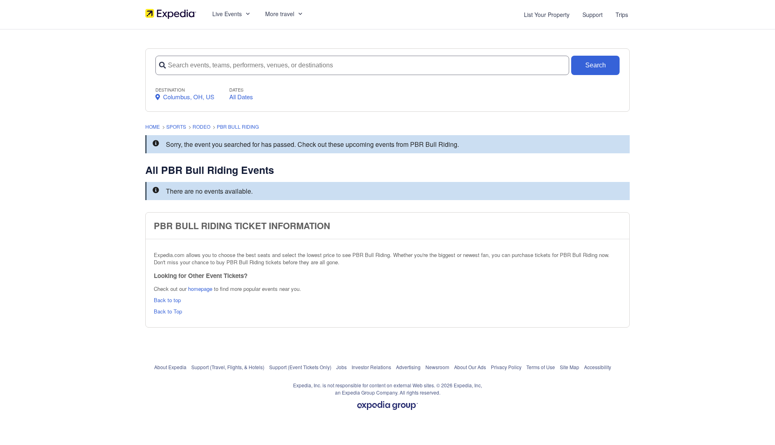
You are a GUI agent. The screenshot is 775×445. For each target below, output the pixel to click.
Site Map (569, 367)
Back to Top (168, 311)
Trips (622, 14)
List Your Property (547, 14)
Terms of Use (540, 367)
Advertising (408, 367)
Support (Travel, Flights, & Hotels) (227, 367)
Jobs (341, 367)
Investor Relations (371, 367)
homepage (200, 288)
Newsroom (437, 367)
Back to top (167, 300)
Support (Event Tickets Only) (300, 367)
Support (592, 14)
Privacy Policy (506, 367)
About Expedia (170, 367)
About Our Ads (470, 367)
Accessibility (597, 367)
